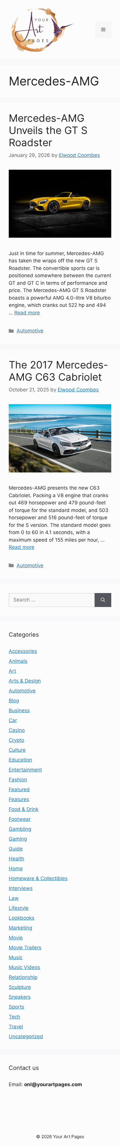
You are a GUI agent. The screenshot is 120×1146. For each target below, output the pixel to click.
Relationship (23, 977)
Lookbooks (21, 918)
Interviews (21, 888)
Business (19, 710)
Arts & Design (25, 681)
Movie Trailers (25, 947)
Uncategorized (26, 1036)
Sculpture (20, 987)
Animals (18, 661)
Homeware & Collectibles (38, 878)
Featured (19, 789)
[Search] (103, 600)
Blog (14, 700)
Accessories (23, 651)
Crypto (16, 740)
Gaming (18, 839)
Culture (17, 750)
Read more (27, 313)
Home (16, 868)
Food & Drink (23, 809)
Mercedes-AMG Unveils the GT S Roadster (48, 130)
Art (12, 671)
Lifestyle (19, 908)
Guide (16, 849)
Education (20, 760)
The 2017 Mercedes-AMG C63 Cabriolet (58, 371)
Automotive (30, 331)
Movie (16, 938)
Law (14, 898)
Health (16, 859)
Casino (17, 730)
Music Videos (24, 967)
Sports (16, 1007)
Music (15, 957)
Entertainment (25, 770)
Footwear (20, 819)
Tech (14, 1017)
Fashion (18, 779)
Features (19, 799)
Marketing (20, 928)
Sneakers (20, 997)
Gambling (20, 829)
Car (13, 720)
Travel (16, 1026)
